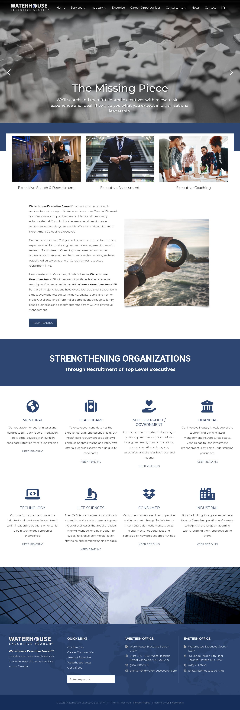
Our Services (75, 647)
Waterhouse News (79, 662)
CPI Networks (175, 702)
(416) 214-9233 (197, 665)
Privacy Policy (141, 702)
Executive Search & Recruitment (46, 188)
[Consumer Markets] (149, 494)
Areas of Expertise (79, 657)
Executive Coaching (193, 188)
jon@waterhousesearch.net (206, 670)
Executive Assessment (120, 188)
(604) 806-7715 (139, 665)
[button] (110, 679)
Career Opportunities (81, 652)
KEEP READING (43, 322)
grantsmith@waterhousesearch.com (153, 670)
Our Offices (74, 667)
